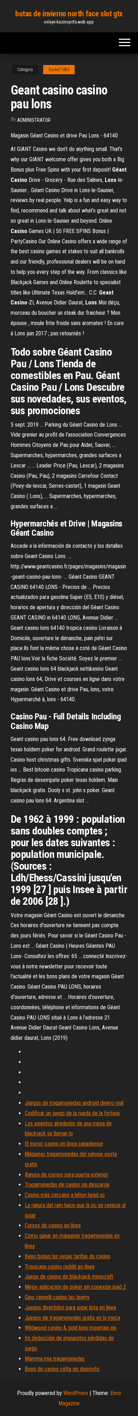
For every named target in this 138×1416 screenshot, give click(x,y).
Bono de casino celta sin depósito (62, 1369)
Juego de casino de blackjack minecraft (69, 1276)
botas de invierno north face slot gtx (69, 13)
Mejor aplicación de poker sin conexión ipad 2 (75, 1286)
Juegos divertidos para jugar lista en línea (70, 1307)
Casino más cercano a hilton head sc (65, 1194)
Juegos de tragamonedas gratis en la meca (72, 1317)
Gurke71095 (58, 69)
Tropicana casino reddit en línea (59, 1266)
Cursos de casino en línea (53, 1225)
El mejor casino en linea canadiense (64, 1143)
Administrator (34, 120)
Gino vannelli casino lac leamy (57, 1297)
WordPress (75, 1393)
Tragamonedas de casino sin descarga (67, 1184)
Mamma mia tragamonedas (55, 1358)
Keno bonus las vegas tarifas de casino (67, 1256)
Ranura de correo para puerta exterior (66, 1174)
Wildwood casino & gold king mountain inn (70, 1327)
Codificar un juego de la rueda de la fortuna (72, 1113)
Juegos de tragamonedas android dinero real (74, 1102)
